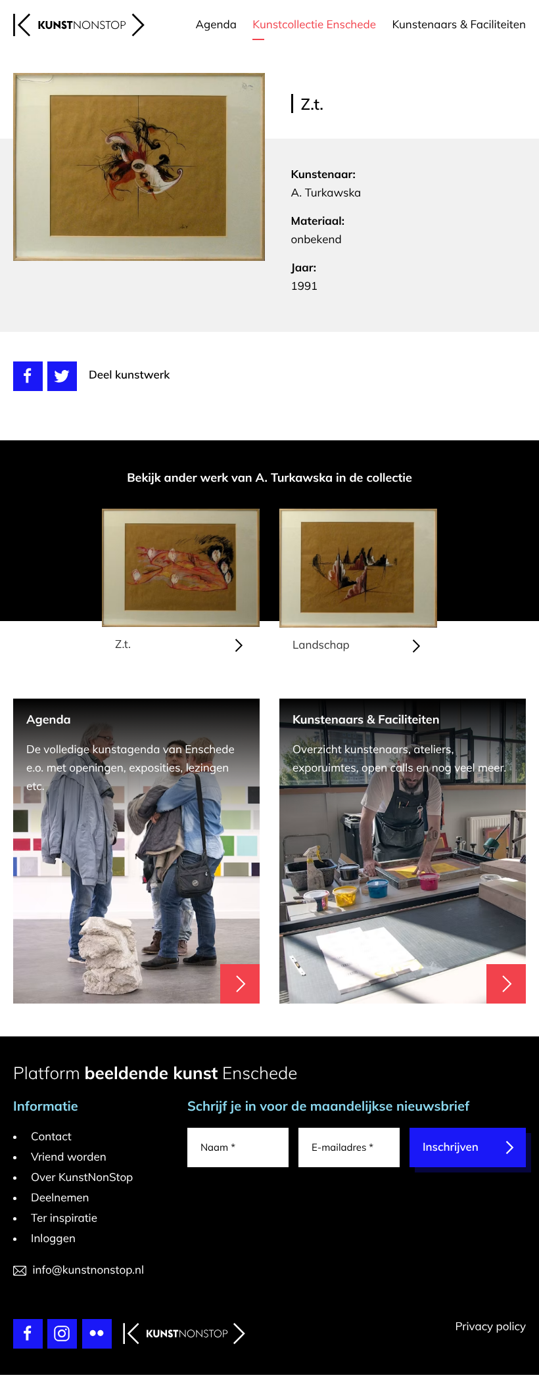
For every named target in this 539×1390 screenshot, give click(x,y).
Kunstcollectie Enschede (314, 25)
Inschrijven (451, 1147)
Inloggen (53, 1238)
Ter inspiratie (64, 1218)
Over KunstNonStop (82, 1177)
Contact (51, 1137)
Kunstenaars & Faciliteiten (459, 25)
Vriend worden (68, 1157)
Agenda (216, 25)
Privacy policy (490, 1326)
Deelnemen (60, 1198)
